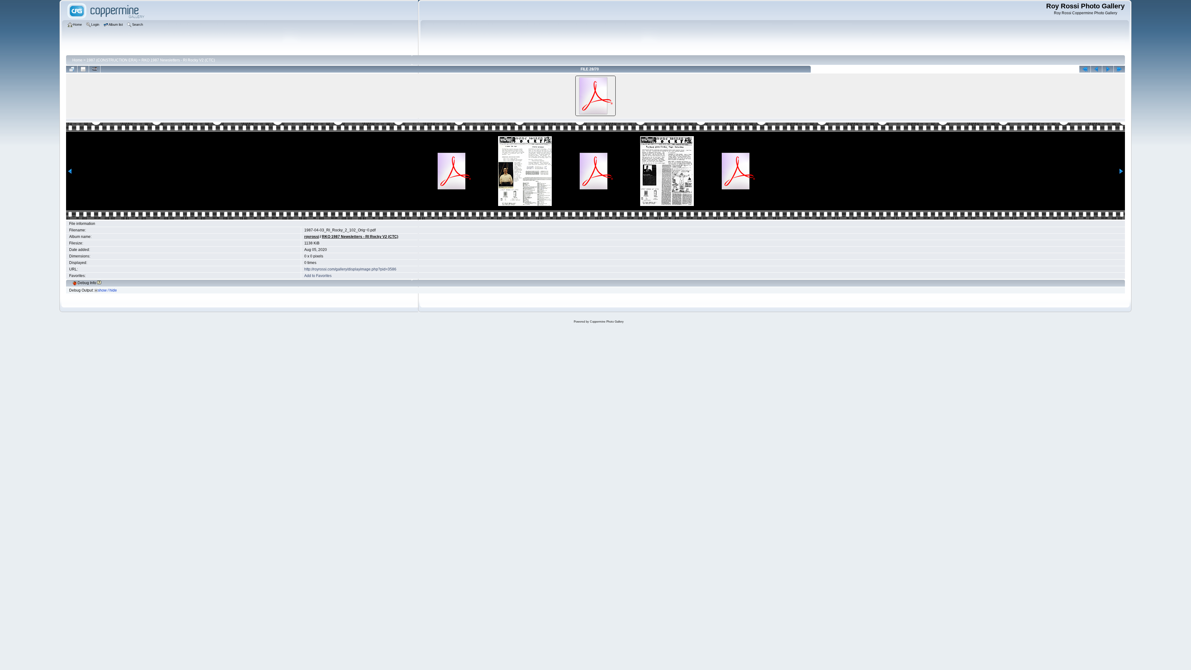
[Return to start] (1085, 69)
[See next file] (1107, 69)
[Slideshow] (94, 69)
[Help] (99, 283)
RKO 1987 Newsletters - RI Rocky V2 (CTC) (178, 60)
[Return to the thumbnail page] (71, 69)
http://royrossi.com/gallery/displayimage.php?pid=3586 (350, 269)
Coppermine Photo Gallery (607, 321)
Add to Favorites (318, 276)
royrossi (311, 236)
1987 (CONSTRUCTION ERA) (112, 60)
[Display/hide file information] (83, 69)
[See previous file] (1096, 69)
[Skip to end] (1119, 69)
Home (77, 60)
